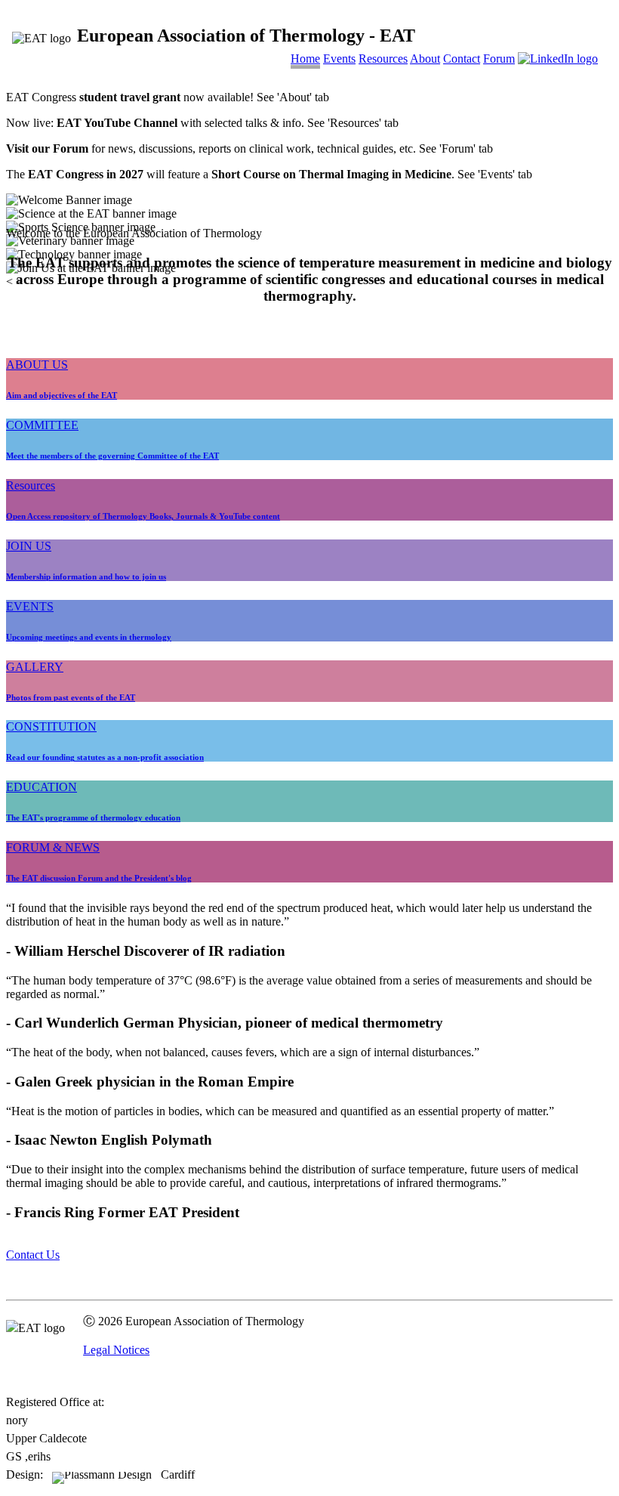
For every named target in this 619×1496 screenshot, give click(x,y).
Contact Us (33, 1254)
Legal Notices (116, 1349)
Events (339, 58)
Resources (383, 58)
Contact (461, 58)
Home (305, 58)
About (425, 58)
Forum (499, 58)
